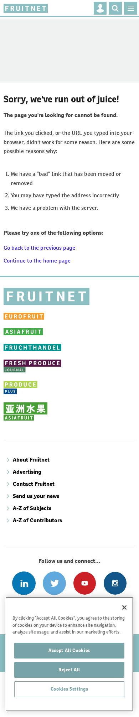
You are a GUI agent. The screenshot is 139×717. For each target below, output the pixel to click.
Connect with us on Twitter (54, 583)
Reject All (69, 670)
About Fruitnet (31, 459)
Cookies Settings (69, 689)
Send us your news (36, 496)
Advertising (27, 472)
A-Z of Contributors (37, 520)
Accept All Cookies (69, 650)
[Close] (124, 607)
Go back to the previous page (39, 247)
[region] (69, 654)
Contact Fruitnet (34, 484)
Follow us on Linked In (23, 583)
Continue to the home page (37, 260)
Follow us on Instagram (115, 583)
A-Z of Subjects (32, 508)
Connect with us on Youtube (84, 583)
